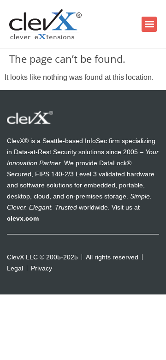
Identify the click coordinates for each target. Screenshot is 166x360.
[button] (149, 24)
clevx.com (23, 218)
